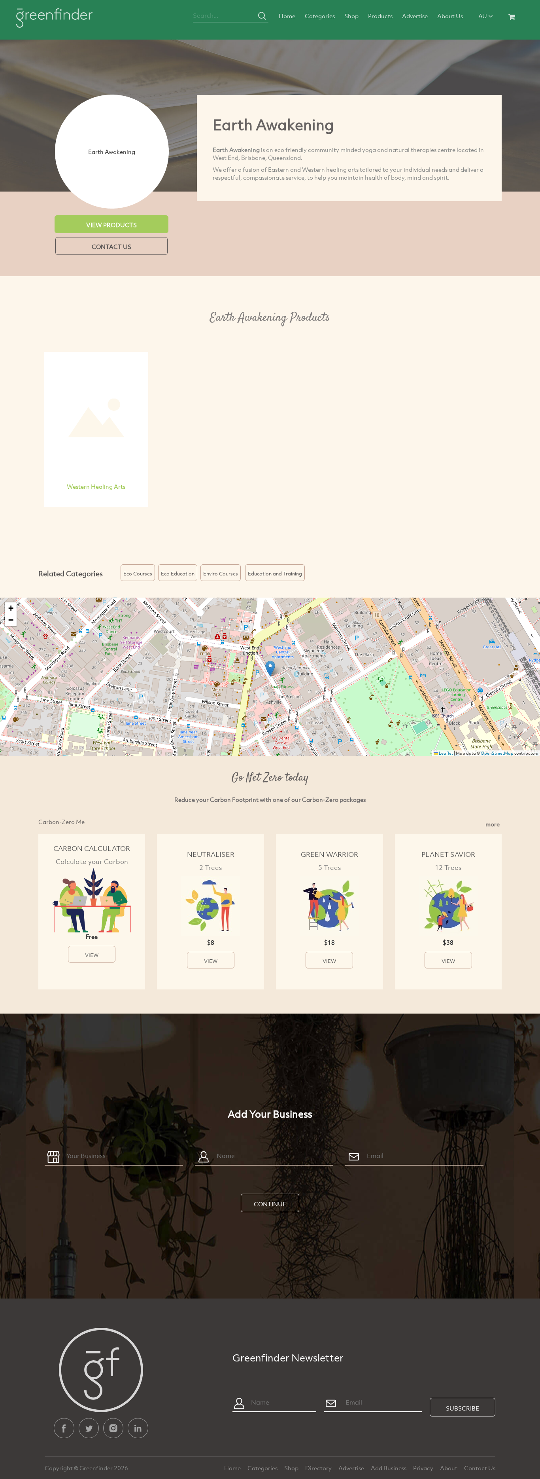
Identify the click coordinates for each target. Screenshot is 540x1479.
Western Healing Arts (96, 486)
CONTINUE (270, 1204)
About (449, 1468)
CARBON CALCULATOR (91, 848)
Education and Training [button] (275, 573)
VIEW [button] (91, 955)
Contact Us (479, 1468)
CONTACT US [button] (111, 247)
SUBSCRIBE (462, 1408)
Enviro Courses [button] (220, 573)
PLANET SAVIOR (448, 854)
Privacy (423, 1468)
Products (380, 16)
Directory (319, 1468)
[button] (270, 669)
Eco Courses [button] (137, 573)
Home (287, 16)
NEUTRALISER (210, 854)
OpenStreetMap (497, 753)
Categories (320, 16)
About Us (450, 16)
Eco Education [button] (177, 573)
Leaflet (445, 753)
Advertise (415, 16)
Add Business (389, 1468)
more (492, 824)
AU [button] (483, 16)
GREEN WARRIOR (329, 854)
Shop (351, 16)
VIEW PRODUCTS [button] (111, 225)
